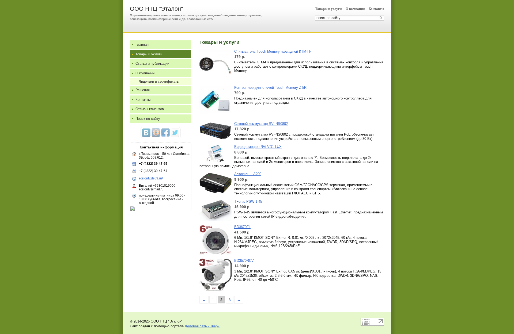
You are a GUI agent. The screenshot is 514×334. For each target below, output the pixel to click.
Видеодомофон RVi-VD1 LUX (258, 147)
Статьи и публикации (152, 64)
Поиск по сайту (147, 119)
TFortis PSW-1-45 (248, 201)
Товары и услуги (328, 9)
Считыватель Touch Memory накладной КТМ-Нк (272, 51)
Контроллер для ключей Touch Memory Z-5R (270, 88)
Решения (142, 90)
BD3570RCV (244, 261)
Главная (142, 45)
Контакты (376, 9)
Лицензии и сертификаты (159, 81)
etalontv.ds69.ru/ (151, 178)
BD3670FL (242, 227)
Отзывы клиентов (149, 109)
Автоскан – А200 (247, 174)
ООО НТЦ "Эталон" (156, 8)
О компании (355, 9)
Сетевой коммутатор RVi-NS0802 (261, 124)
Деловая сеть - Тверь (202, 326)
